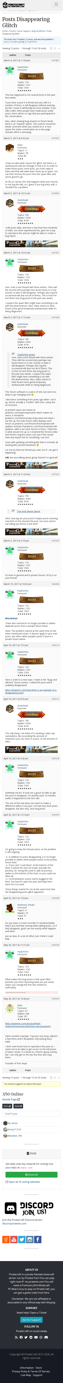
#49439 (55, 814)
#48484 (55, 584)
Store (39, 1367)
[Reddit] (30, 1337)
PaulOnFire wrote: (26, 354)
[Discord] (46, 1337)
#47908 (55, 317)
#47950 (55, 540)
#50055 (55, 998)
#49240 (55, 758)
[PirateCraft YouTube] (14, 1239)
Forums (12, 31)
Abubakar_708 (15, 1135)
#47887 (55, 60)
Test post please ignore (28, 511)
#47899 (55, 193)
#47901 (55, 252)
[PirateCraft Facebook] (37, 1239)
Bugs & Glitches (38, 31)
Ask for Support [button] (31, 1319)
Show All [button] (33, 1174)
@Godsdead (11, 618)
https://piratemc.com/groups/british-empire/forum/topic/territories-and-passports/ (28, 1025)
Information (27, 1367)
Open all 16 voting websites (24, 1182)
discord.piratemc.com (14, 1223)
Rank (17, 1106)
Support (37, 1375)
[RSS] (16, 1337)
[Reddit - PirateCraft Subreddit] (6, 1239)
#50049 (55, 945)
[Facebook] (21, 1337)
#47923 (55, 474)
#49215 (55, 699)
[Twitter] (26, 1337)
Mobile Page (9, 1099)
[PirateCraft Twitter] (22, 1239)
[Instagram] (41, 1337)
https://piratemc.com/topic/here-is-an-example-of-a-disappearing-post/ (31, 691)
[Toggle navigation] (56, 4)
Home (5, 31)
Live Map (26, 1375)
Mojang (50, 1302)
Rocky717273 (14, 1129)
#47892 (55, 138)
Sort (6, 1106)
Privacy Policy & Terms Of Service (31, 1371)
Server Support (23, 31)
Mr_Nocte (13, 1123)
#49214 (55, 645)
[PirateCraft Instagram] (29, 1239)
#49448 (55, 898)
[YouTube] (36, 1337)
